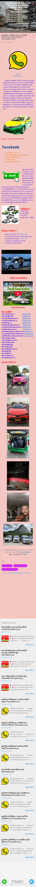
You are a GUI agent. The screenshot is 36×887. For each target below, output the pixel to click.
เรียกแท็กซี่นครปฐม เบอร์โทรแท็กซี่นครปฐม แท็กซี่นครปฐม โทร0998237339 (14, 652)
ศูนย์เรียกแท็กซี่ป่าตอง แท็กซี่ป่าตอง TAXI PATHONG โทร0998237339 (14, 724)
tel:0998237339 (18, 76)
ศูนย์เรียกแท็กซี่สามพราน (9, 569)
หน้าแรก (9, 29)
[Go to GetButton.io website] (32, 885)
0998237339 (23, 234)
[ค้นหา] (33, 3)
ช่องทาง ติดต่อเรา (21, 29)
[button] (33, 35)
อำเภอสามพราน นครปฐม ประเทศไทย (18, 573)
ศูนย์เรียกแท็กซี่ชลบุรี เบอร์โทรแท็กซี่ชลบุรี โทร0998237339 (14, 747)
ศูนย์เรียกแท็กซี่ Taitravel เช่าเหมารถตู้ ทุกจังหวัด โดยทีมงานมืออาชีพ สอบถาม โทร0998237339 (18, 7)
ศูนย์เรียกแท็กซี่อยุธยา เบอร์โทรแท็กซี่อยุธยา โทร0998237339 (15, 700)
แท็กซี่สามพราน (7, 566)
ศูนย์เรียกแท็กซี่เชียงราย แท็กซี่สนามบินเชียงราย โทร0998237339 (15, 841)
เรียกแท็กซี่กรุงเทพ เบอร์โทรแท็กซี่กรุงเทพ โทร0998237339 (13, 628)
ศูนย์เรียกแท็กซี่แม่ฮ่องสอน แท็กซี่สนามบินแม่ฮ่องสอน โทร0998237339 (15, 794)
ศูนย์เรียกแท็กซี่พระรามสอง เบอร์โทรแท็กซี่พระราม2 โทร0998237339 (14, 817)
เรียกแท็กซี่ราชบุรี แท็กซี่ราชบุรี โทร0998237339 (12, 770)
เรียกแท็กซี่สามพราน (20, 566)
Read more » (30, 645)
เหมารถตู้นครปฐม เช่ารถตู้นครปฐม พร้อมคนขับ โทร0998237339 (14, 677)
